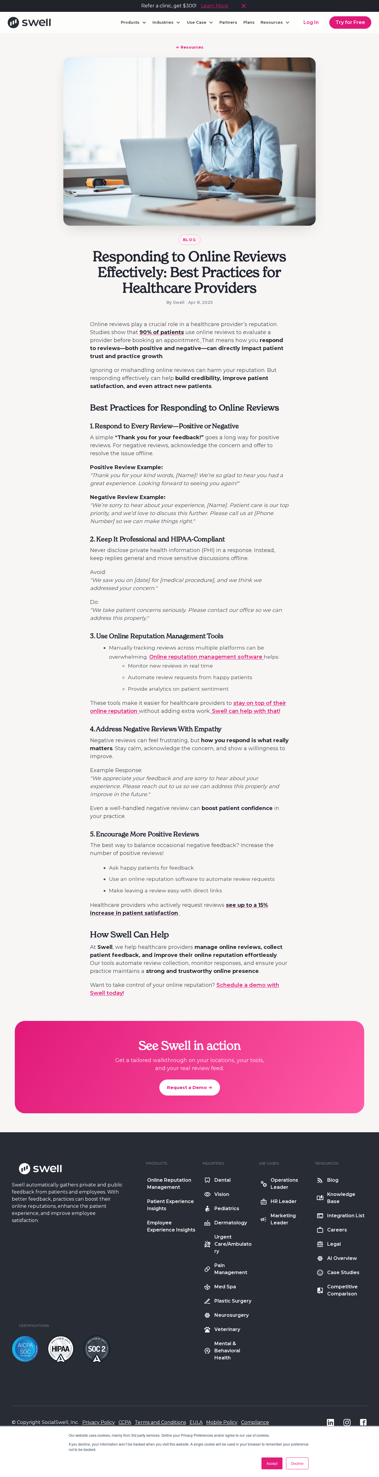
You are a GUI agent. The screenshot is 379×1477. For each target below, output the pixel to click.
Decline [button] (297, 1463)
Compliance (255, 1422)
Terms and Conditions (160, 1422)
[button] (134, 22)
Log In (311, 22)
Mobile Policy (221, 1422)
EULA (196, 1422)
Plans (249, 22)
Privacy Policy (98, 1422)
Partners (228, 22)
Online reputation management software (206, 657)
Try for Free (350, 22)
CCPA (124, 1422)
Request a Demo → (189, 1087)
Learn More (214, 6)
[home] (29, 22)
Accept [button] (271, 1463)
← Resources (189, 47)
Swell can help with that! (246, 711)
